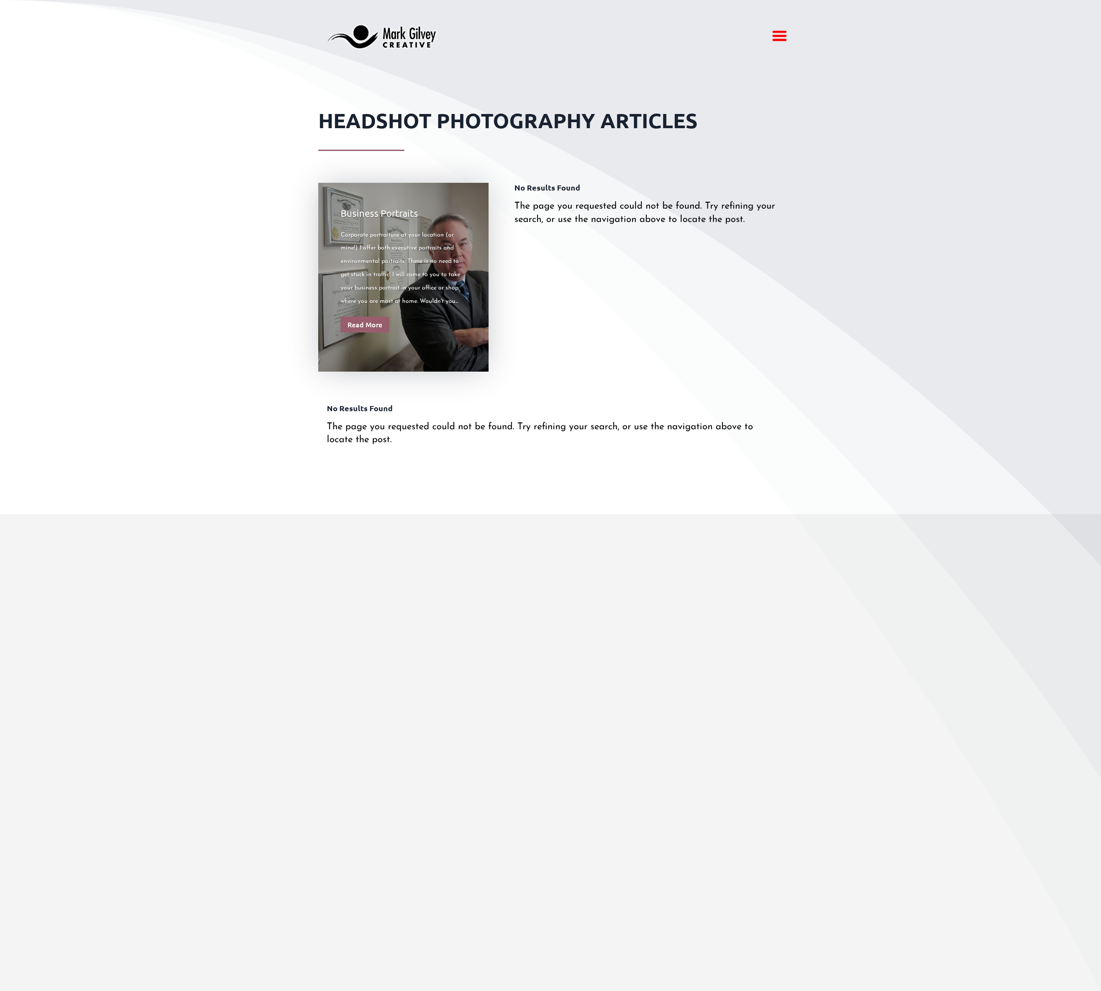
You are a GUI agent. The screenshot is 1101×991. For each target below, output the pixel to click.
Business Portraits (379, 213)
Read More (365, 324)
